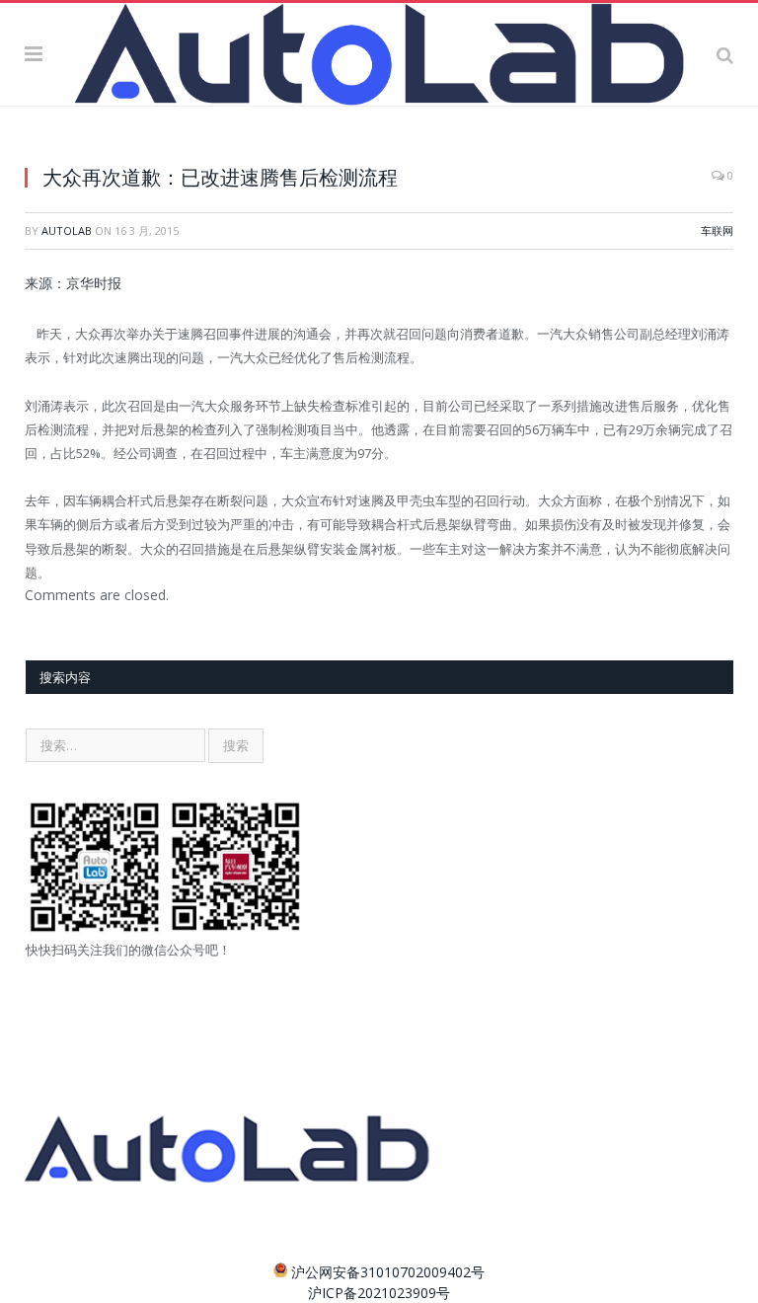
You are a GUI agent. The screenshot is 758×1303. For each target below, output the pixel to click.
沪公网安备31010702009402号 (388, 1272)
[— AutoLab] (379, 51)
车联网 (717, 230)
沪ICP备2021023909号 (379, 1292)
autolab (66, 230)
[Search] (725, 53)
